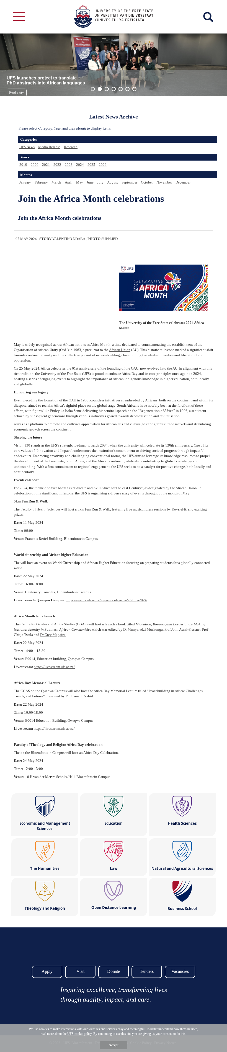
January (25, 182)
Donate (113, 971)
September (129, 182)
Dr (143, 629)
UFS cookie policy (79, 1034)
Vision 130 (22, 445)
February (41, 182)
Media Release (49, 147)
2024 (80, 165)
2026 (103, 165)
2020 (34, 165)
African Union (119, 350)
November (164, 182)
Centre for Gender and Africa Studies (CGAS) (53, 624)
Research (71, 147)
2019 (23, 165)
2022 (57, 165)
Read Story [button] (16, 92)
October (147, 182)
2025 (91, 165)
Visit (80, 971)
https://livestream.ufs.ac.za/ (54, 667)
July (100, 182)
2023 (69, 165)
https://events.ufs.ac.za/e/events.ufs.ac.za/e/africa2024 (106, 600)
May (79, 182)
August (112, 182)
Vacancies (180, 971)
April (69, 182)
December (183, 182)
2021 (46, 165)
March (56, 182)
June (90, 182)
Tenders (147, 971)
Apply (47, 971)
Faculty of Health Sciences (40, 509)
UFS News (27, 147)
